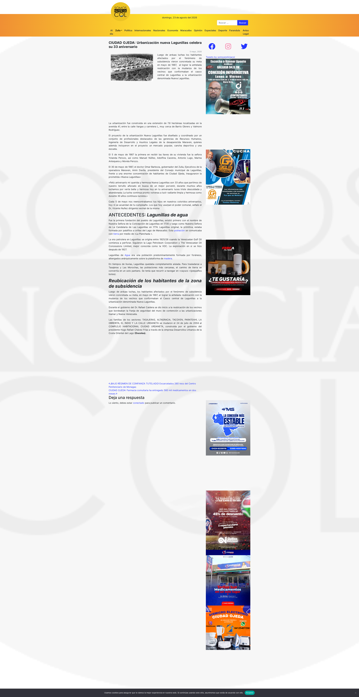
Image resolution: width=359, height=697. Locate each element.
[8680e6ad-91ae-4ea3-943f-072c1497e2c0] (228, 176)
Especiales (210, 30)
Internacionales (142, 30)
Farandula (234, 30)
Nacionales (159, 30)
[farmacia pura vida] (228, 577)
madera (168, 258)
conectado (138, 402)
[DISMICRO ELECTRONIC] (228, 627)
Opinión (198, 30)
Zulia (117, 30)
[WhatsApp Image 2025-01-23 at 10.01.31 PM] (228, 267)
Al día (111, 32)
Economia (172, 30)
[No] (355, 692)
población (179, 230)
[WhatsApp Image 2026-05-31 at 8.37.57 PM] (228, 520)
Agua (127, 255)
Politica (128, 30)
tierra (116, 233)
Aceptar (249, 693)
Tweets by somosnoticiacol (220, 57)
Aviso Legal (246, 32)
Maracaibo (186, 30)
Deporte (222, 30)
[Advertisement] (155, 103)
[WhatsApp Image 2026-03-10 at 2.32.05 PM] (228, 427)
